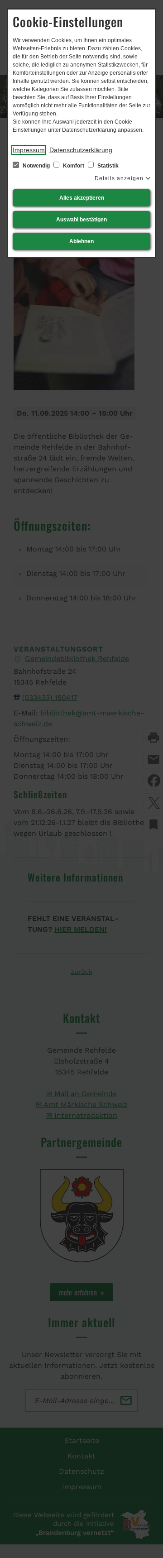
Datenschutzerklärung (80, 149)
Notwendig (36, 166)
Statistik (107, 166)
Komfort (74, 166)
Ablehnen (81, 241)
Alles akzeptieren (81, 198)
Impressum (29, 149)
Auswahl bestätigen (81, 219)
